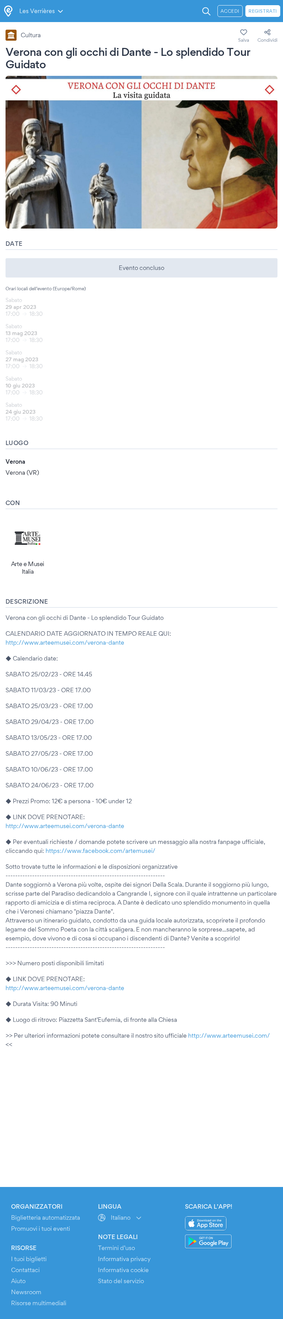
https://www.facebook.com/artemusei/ (100, 850)
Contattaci (25, 1269)
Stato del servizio (121, 1281)
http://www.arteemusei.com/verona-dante (65, 642)
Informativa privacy (124, 1258)
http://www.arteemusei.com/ (229, 1035)
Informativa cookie (123, 1269)
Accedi (230, 11)
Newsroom (26, 1292)
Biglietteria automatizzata (45, 1217)
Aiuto (18, 1281)
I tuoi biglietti (29, 1258)
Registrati (262, 11)
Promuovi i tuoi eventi (40, 1228)
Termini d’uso (116, 1247)
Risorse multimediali (38, 1303)
